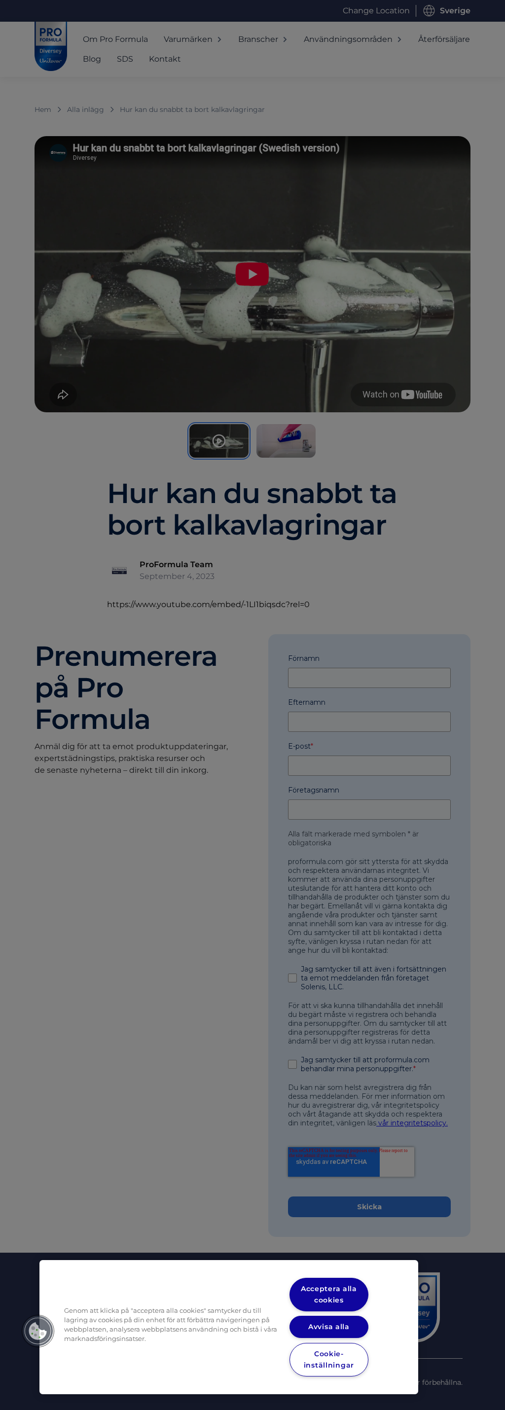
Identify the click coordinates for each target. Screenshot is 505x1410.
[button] (38, 1331)
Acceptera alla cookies (329, 1294)
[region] (228, 1327)
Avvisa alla (329, 1326)
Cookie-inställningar (329, 1359)
